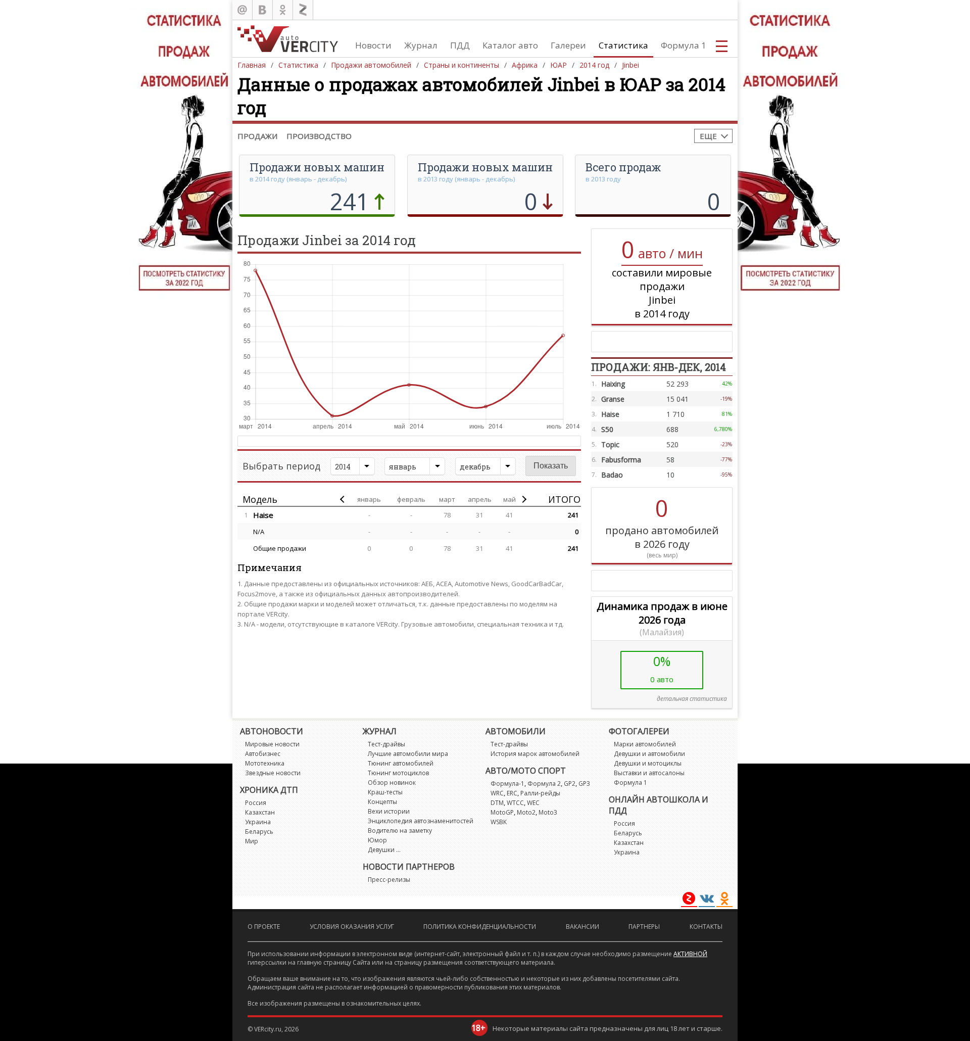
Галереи (568, 45)
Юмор (377, 840)
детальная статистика (692, 698)
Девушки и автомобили (649, 753)
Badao (612, 475)
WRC (497, 793)
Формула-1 (507, 783)
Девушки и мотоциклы (648, 763)
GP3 (584, 783)
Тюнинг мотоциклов (398, 773)
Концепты (382, 801)
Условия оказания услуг (352, 926)
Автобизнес (262, 753)
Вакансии (582, 926)
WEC (533, 802)
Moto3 (548, 812)
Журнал (421, 45)
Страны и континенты (461, 65)
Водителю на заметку (400, 830)
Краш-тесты (385, 792)
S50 (607, 429)
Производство (319, 136)
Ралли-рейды (540, 793)
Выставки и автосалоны (649, 773)
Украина (258, 822)
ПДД (460, 45)
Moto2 (526, 812)
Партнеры (644, 926)
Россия (255, 802)
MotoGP (502, 812)
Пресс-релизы (389, 879)
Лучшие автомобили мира (408, 753)
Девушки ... (384, 849)
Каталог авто (510, 45)
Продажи (257, 136)
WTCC (515, 802)
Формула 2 (544, 783)
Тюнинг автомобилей (400, 763)
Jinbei (630, 65)
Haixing (613, 384)
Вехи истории (389, 811)
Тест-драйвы (386, 744)
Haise (263, 515)
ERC (512, 793)
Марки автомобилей (645, 744)
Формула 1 (683, 45)
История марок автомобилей (535, 753)
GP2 (569, 783)
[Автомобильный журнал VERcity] (287, 38)
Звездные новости (273, 773)
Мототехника (264, 763)
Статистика (623, 45)
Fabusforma (621, 459)
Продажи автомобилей (371, 65)
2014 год (594, 65)
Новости (373, 45)
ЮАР (558, 65)
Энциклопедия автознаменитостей (420, 821)
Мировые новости (272, 744)
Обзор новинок (392, 782)
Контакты (706, 926)
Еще (708, 136)
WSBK (499, 822)
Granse (612, 399)
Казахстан (260, 812)
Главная (251, 65)
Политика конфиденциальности (479, 926)
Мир (251, 841)
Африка (525, 65)
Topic (610, 444)
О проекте (264, 926)
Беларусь (259, 831)
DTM (497, 802)
